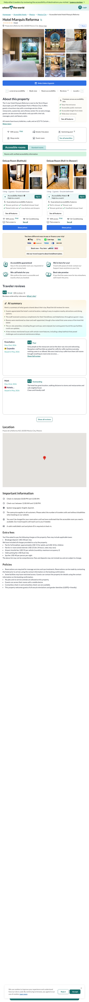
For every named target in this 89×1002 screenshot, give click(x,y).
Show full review (33, 356)
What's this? (31, 296)
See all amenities (66, 138)
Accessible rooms (15, 147)
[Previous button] (6, 90)
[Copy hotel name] (41, 20)
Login (85, 7)
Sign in (38, 197)
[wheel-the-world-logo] (13, 7)
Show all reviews (44, 419)
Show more (7, 124)
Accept (75, 992)
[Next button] (82, 90)
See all (25, 222)
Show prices (22, 228)
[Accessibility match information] (24, 196)
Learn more (23, 994)
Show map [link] (43, 26)
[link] (14, 91)
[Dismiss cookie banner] (81, 988)
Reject (63, 992)
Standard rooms (37, 147)
